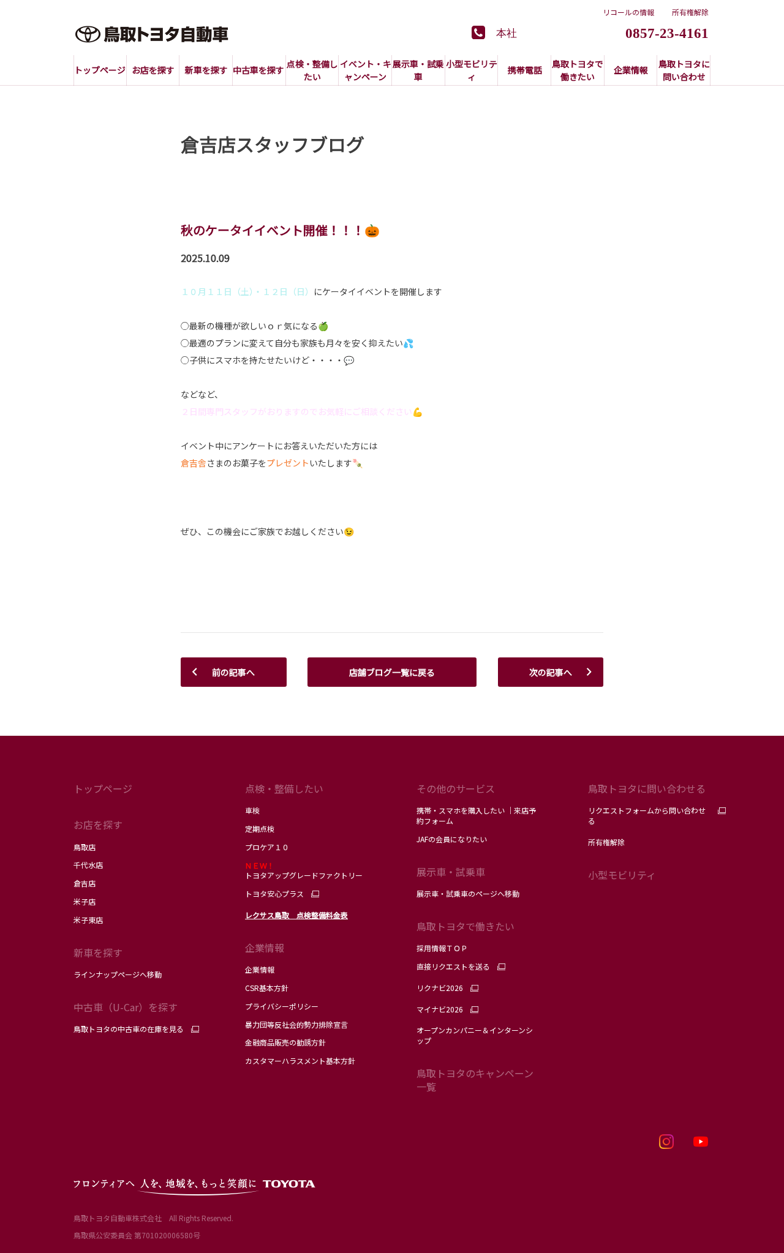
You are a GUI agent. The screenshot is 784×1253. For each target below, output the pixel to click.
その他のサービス (456, 788)
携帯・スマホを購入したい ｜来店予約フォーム (476, 815)
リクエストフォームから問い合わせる (647, 816)
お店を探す (98, 824)
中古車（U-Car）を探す (126, 1007)
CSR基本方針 (266, 987)
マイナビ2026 (440, 1009)
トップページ (103, 788)
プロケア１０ (267, 847)
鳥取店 (85, 847)
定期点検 (259, 828)
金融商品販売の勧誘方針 (285, 1042)
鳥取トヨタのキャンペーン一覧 (475, 1080)
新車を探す (98, 952)
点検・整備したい (284, 788)
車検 (252, 810)
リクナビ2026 (440, 988)
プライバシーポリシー (281, 1006)
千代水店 (88, 864)
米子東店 (88, 920)
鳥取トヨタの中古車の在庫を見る (129, 1029)
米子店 (85, 901)
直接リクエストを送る (453, 966)
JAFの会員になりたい (453, 839)
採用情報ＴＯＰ (442, 948)
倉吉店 (85, 883)
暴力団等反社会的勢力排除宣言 (296, 1024)
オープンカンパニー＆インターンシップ (475, 1035)
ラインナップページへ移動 (118, 974)
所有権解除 (690, 12)
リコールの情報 (628, 12)
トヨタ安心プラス (274, 894)
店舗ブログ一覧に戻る (392, 672)
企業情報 (259, 969)
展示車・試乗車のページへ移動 (468, 893)
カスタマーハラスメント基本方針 (300, 1060)
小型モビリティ (622, 874)
